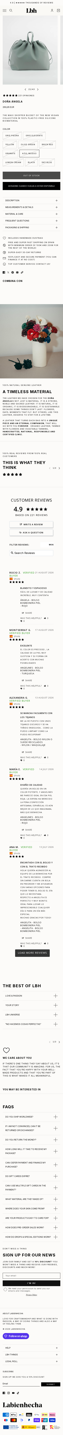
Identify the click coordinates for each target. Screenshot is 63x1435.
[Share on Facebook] (4, 272)
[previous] (25, 89)
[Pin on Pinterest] (12, 272)
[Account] (52, 10)
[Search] (11, 10)
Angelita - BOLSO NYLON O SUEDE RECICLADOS (36, 741)
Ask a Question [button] (33, 532)
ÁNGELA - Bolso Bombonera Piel (30, 601)
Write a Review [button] (33, 524)
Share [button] (28, 613)
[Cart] (58, 10)
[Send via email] (17, 272)
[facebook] (4, 1393)
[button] (22, 272)
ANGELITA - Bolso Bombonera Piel (30, 924)
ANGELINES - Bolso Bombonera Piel (31, 669)
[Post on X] (8, 272)
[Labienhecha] (31, 10)
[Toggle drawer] (4, 10)
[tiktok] (18, 1393)
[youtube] (13, 1393)
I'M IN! (31, 1283)
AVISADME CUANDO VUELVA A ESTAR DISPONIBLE (31, 186)
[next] (38, 89)
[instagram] (8, 1393)
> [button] (32, 953)
